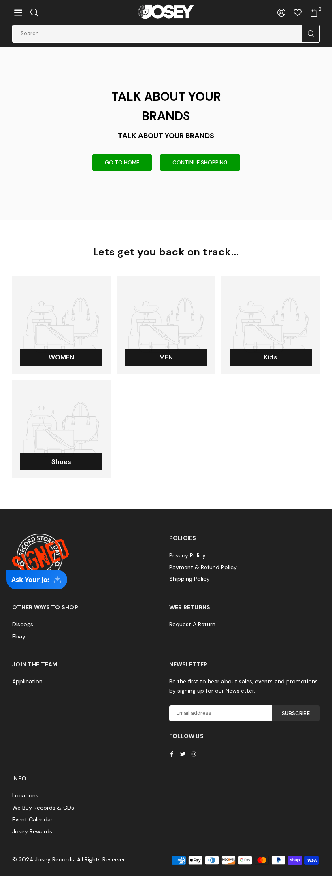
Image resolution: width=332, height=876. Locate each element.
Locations (25, 795)
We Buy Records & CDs (43, 807)
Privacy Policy (187, 555)
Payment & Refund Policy (203, 567)
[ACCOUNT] (281, 12)
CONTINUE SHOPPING (200, 162)
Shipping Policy (189, 579)
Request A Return (192, 624)
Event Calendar (32, 819)
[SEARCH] (34, 12)
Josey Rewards (32, 831)
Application (27, 681)
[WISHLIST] (297, 12)
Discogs (22, 624)
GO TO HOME (122, 162)
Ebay (19, 636)
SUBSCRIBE (296, 713)
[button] (18, 12)
